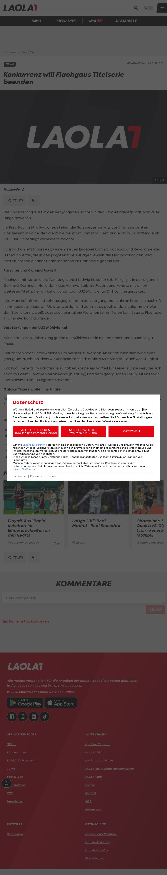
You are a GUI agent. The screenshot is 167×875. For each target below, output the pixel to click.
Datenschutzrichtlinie (43, 476)
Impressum (20, 476)
